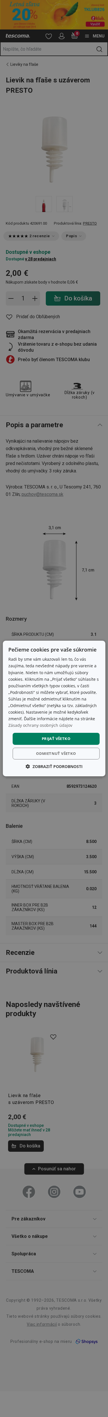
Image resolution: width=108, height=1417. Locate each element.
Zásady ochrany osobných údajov (40, 725)
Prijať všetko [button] (56, 738)
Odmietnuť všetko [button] (56, 753)
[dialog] (54, 708)
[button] (54, 766)
